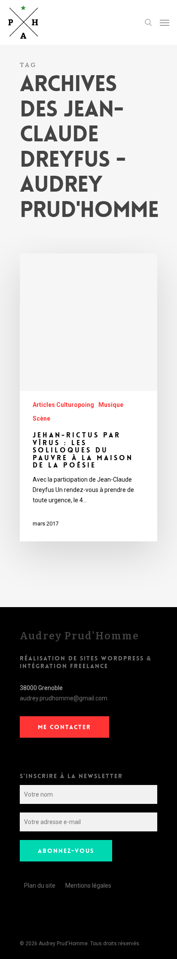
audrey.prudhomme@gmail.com (63, 698)
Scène (41, 418)
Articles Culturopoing (63, 404)
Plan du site (39, 885)
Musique (110, 404)
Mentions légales (88, 885)
